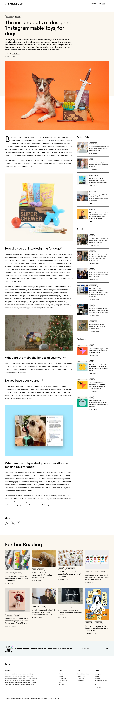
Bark (52, 140)
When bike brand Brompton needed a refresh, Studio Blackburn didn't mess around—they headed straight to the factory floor (98, 292)
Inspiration (9, 16)
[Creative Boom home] (14, 4)
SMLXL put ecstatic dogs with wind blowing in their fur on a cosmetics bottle (16, 578)
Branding (18, 573)
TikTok (97, 676)
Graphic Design (70, 568)
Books (17, 615)
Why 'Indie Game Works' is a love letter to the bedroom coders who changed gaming (98, 180)
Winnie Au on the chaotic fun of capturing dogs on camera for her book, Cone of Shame (16, 620)
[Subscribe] (107, 648)
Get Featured (63, 680)
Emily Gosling (16, 54)
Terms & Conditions (83, 674)
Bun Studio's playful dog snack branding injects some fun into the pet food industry (97, 577)
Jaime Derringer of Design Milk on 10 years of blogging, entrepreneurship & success (43, 612)
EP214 (91, 379)
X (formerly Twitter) (101, 680)
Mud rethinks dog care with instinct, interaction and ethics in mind (70, 612)
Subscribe (94, 4)
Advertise (62, 683)
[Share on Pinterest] (13, 523)
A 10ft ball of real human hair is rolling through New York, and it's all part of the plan (98, 240)
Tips (91, 159)
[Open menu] (108, 4)
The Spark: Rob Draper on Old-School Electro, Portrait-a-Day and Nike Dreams (98, 350)
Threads (97, 685)
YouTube (97, 678)
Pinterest (97, 687)
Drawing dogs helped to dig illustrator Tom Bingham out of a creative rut (97, 628)
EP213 (91, 397)
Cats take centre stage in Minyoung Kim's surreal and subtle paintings (97, 326)
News (91, 209)
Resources (93, 175)
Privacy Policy (81, 676)
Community (62, 678)
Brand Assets (63, 685)
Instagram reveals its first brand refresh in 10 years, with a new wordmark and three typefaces (98, 310)
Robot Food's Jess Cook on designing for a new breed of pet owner (69, 574)
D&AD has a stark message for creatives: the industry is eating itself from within (98, 274)
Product (17, 16)
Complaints (80, 680)
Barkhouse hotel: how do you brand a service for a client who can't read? (43, 575)
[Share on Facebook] (18, 523)
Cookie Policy (81, 678)
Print (43, 606)
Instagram (98, 674)
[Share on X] (7, 523)
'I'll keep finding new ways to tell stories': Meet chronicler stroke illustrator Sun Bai (99, 148)
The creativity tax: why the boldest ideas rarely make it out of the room (98, 164)
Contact (61, 676)
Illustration (98, 622)
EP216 (91, 345)
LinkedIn (97, 683)
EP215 (91, 361)
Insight (92, 192)
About (61, 674)
